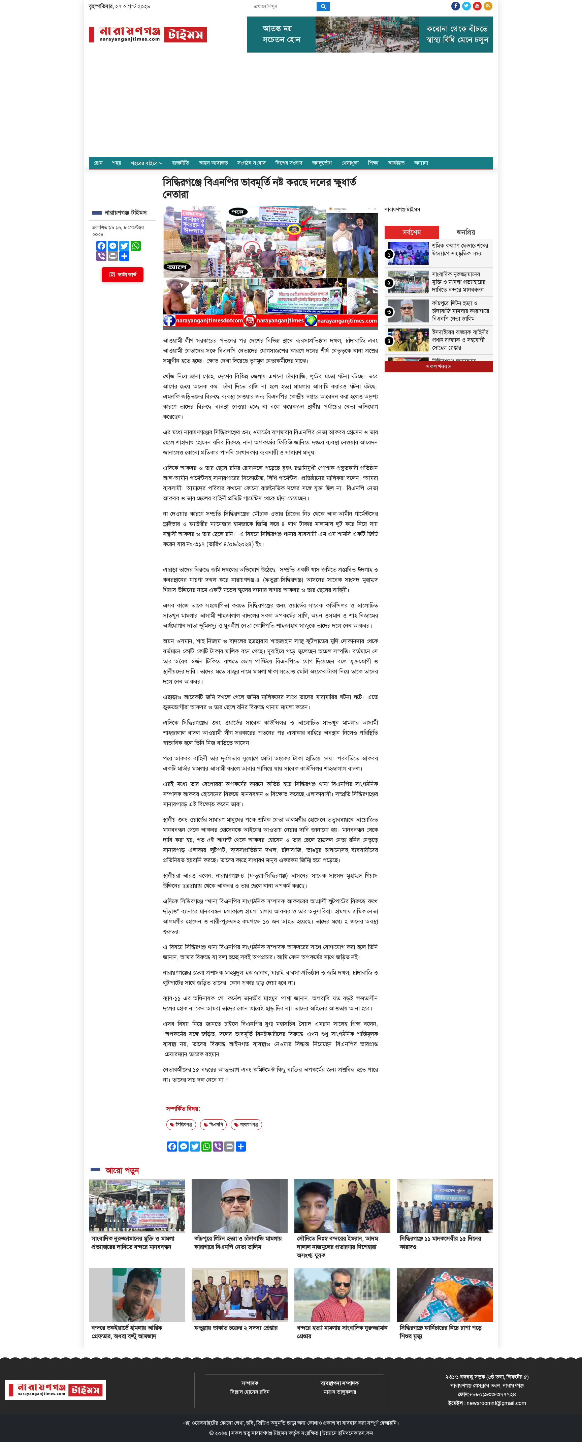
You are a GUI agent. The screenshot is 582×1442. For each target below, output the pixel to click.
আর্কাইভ (396, 162)
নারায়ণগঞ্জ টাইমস (402, 209)
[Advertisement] (291, 106)
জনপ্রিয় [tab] (466, 232)
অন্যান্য (421, 162)
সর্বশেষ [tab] (412, 232)
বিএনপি (215, 1125)
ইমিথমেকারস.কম (355, 1433)
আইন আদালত (213, 162)
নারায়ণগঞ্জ (248, 1125)
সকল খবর (437, 366)
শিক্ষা (373, 162)
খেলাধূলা (350, 162)
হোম (98, 162)
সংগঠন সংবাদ (251, 162)
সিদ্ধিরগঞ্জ (183, 1125)
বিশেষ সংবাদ (289, 162)
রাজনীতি (180, 162)
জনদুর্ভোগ (322, 162)
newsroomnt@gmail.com (496, 1403)
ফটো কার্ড (127, 274)
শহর (116, 162)
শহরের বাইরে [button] (145, 163)
